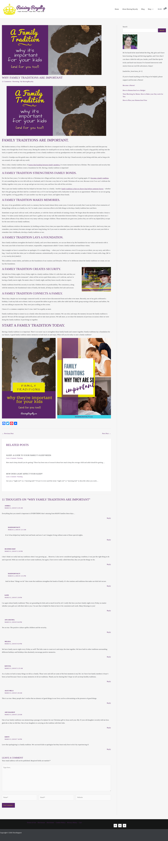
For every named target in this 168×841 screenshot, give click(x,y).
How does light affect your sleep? (24, 474)
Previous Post (8, 433)
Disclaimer (50, 822)
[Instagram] (124, 825)
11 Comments (6, 81)
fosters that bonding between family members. (44, 165)
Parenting (16, 81)
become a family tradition (100, 178)
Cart (80, 822)
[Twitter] (120, 825)
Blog (143, 9)
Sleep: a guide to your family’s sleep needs (28, 455)
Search (125, 27)
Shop (149, 9)
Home (117, 9)
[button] (152, 9)
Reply (109, 518)
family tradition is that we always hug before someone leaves (82, 189)
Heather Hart (10, 549)
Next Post (106, 433)
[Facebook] (115, 825)
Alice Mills (9, 690)
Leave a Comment (11, 458)
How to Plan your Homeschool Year (135, 100)
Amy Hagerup (10, 712)
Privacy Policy (72, 822)
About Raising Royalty (130, 9)
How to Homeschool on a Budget (134, 90)
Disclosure (41, 822)
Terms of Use (31, 822)
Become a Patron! (129, 85)
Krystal (8, 666)
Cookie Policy (61, 822)
